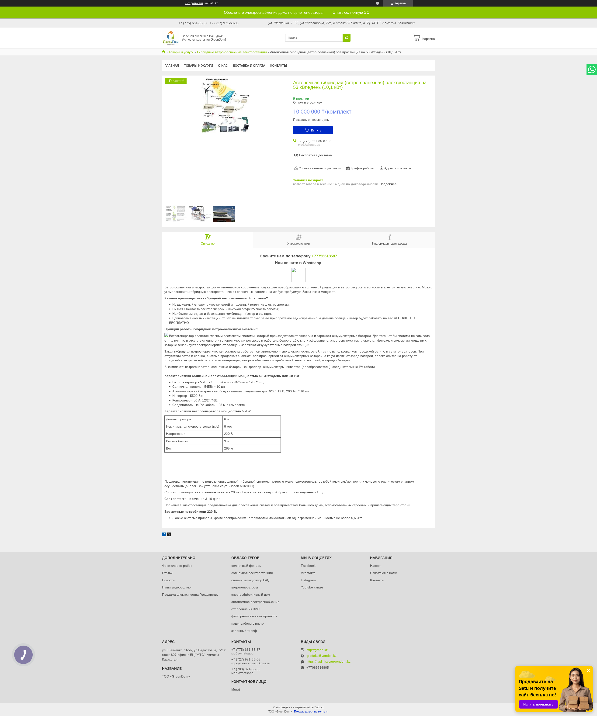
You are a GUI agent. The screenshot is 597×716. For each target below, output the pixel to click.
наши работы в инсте (247, 623)
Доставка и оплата (249, 65)
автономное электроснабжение (255, 602)
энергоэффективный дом (250, 594)
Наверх (375, 565)
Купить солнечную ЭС (350, 12)
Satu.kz (319, 707)
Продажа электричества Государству (190, 594)
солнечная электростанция (252, 573)
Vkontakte (308, 573)
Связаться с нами (383, 573)
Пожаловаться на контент (311, 711)
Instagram (308, 580)
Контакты (278, 65)
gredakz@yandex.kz (321, 655)
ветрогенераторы (244, 587)
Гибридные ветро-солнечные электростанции (232, 52)
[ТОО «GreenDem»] (170, 37)
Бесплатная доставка (315, 155)
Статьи (167, 573)
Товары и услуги (181, 52)
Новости (168, 580)
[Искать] (347, 38)
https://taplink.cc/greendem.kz (328, 661)
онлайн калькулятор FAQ (250, 580)
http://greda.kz (317, 650)
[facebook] (164, 535)
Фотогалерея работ (177, 565)
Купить (316, 130)
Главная (172, 65)
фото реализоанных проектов (254, 616)
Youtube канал (312, 587)
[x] (169, 535)
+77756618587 (324, 256)
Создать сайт (194, 3)
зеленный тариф (244, 631)
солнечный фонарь (246, 565)
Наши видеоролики (176, 587)
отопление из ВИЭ (245, 609)
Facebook (308, 565)
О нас (223, 65)
